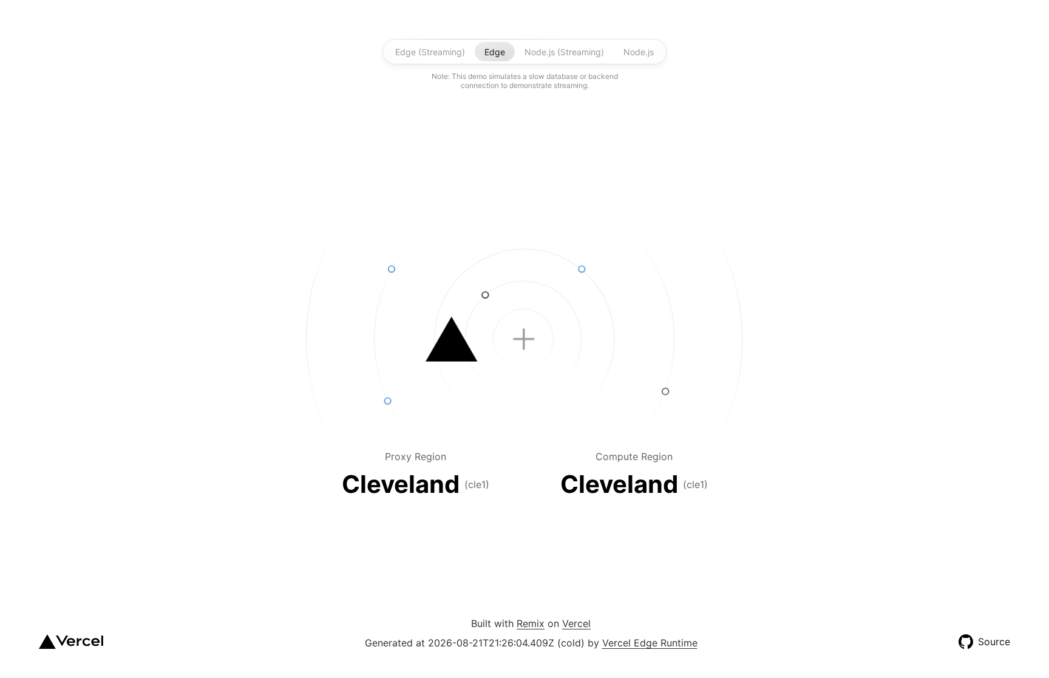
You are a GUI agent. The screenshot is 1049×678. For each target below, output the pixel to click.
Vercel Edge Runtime (650, 643)
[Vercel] (71, 641)
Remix (531, 623)
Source (994, 642)
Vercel (576, 623)
